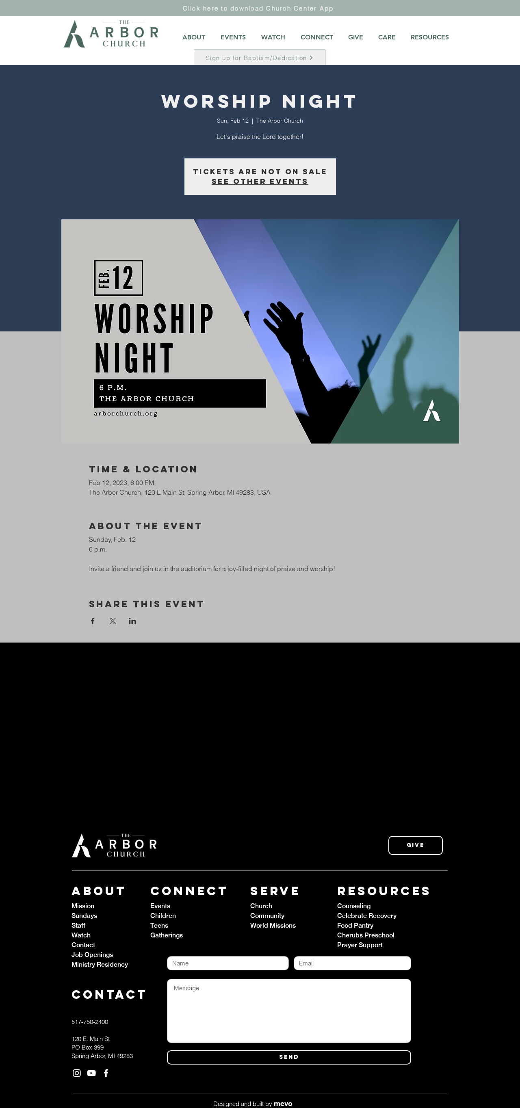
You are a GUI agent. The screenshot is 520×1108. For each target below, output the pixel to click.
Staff (78, 925)
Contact (83, 945)
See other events (260, 181)
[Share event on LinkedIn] (132, 621)
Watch (81, 935)
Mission (83, 906)
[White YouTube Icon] (91, 1073)
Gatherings (166, 935)
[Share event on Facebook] (93, 621)
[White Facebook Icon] (106, 1073)
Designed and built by (252, 1104)
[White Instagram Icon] (77, 1073)
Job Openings (92, 955)
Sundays (84, 916)
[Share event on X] (113, 621)
